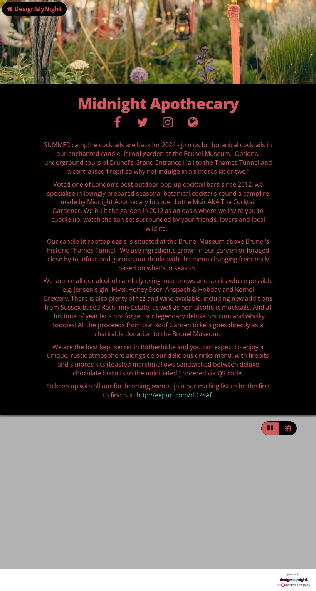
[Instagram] (168, 124)
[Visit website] (193, 124)
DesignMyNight (37, 9)
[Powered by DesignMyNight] (293, 580)
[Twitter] (142, 124)
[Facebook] (117, 124)
